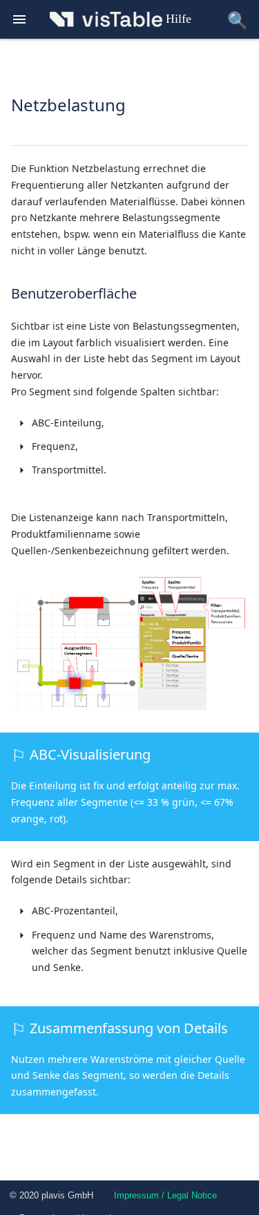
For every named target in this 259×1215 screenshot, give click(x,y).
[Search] (237, 19)
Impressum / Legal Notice (165, 1195)
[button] (19, 21)
